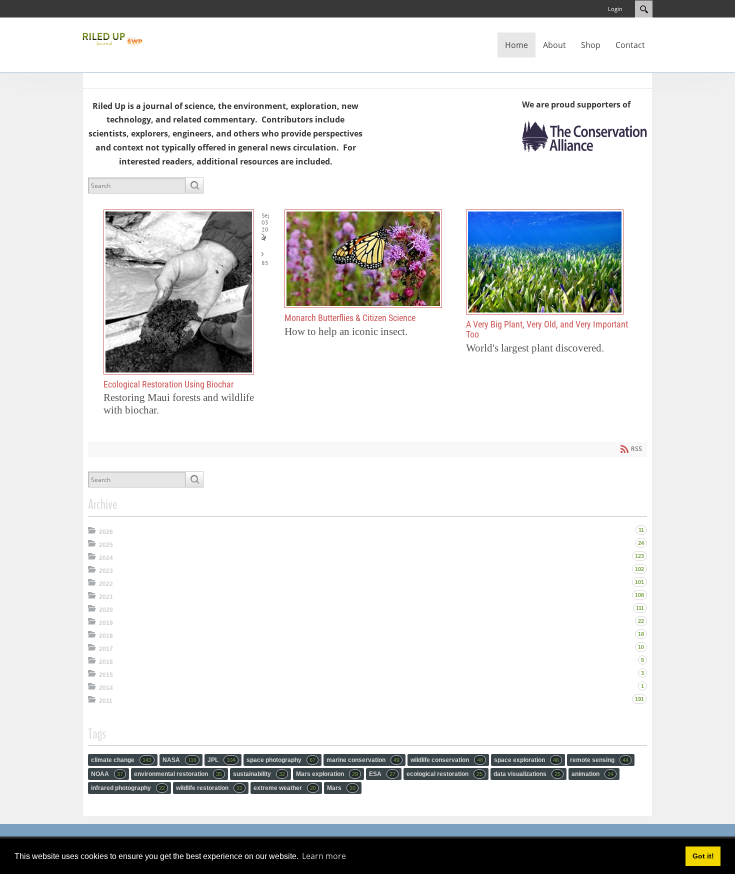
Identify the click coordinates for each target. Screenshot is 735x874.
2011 (105, 701)
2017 (106, 649)
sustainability (259, 774)
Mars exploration (327, 774)
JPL (222, 760)
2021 (106, 597)
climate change (121, 760)
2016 (106, 662)
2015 (106, 675)
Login (615, 8)
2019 (106, 623)
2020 (106, 610)
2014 (106, 688)
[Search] (194, 185)
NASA (179, 760)
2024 (106, 558)
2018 (106, 636)
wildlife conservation (446, 760)
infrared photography (128, 788)
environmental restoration (178, 774)
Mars (341, 788)
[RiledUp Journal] (112, 38)
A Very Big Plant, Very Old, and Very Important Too (544, 262)
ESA (382, 774)
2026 (106, 532)
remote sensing (599, 760)
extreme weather (285, 788)
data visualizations (527, 774)
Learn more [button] (324, 856)
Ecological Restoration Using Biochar (179, 292)
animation (593, 774)
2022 (106, 584)
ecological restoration (444, 774)
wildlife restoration (209, 788)
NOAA (107, 774)
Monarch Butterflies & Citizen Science (363, 259)
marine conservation (363, 760)
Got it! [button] (703, 856)
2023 (106, 571)
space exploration (526, 760)
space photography (281, 760)
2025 (106, 545)
